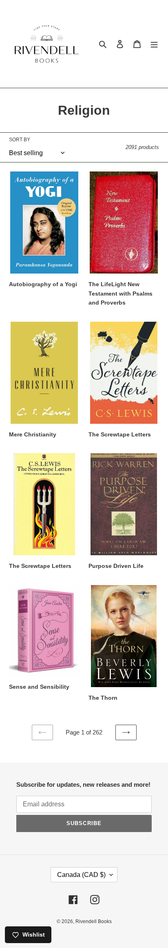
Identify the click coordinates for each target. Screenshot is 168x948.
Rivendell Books (93, 921)
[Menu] (154, 44)
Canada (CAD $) (81, 874)
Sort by (19, 139)
